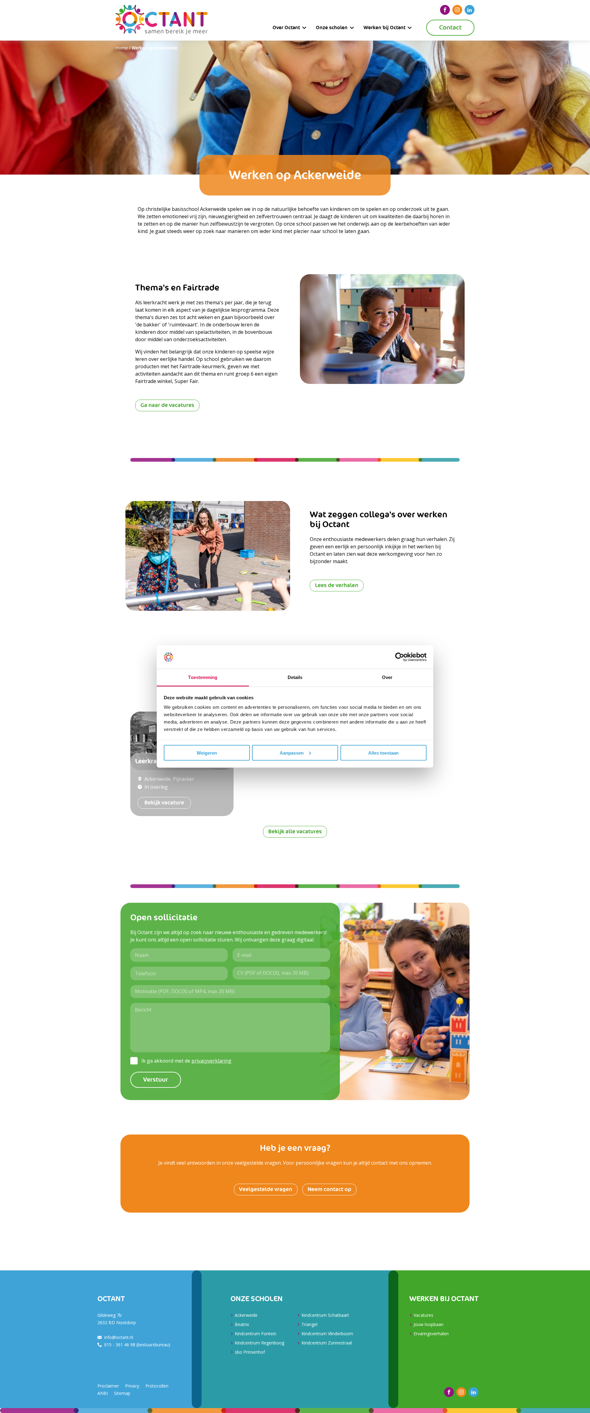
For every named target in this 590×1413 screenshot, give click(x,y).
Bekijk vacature (164, 802)
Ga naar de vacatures (167, 405)
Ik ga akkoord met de (186, 1060)
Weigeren (207, 752)
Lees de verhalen (336, 585)
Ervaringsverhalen (431, 1333)
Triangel (309, 1324)
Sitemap (122, 1393)
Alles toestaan (383, 752)
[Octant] (162, 20)
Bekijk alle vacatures (295, 831)
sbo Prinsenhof (250, 1352)
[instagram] (457, 10)
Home (122, 48)
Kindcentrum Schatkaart (325, 1315)
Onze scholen (332, 27)
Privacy (132, 1386)
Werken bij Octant (384, 27)
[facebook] (445, 10)
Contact (450, 27)
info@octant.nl (118, 1337)
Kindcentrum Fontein (255, 1333)
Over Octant (286, 27)
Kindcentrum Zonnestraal (326, 1343)
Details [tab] (295, 677)
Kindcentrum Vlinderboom (327, 1333)
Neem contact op (329, 1189)
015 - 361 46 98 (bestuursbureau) (137, 1345)
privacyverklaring (211, 1060)
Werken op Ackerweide (154, 48)
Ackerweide (246, 1315)
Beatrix (242, 1324)
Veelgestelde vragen (265, 1189)
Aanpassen (292, 752)
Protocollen (156, 1386)
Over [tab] (387, 677)
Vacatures (423, 1315)
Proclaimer (108, 1386)
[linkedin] (469, 10)
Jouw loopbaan (428, 1324)
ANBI (102, 1393)
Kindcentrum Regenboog (259, 1343)
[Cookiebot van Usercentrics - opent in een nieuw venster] (400, 657)
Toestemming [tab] (202, 677)
